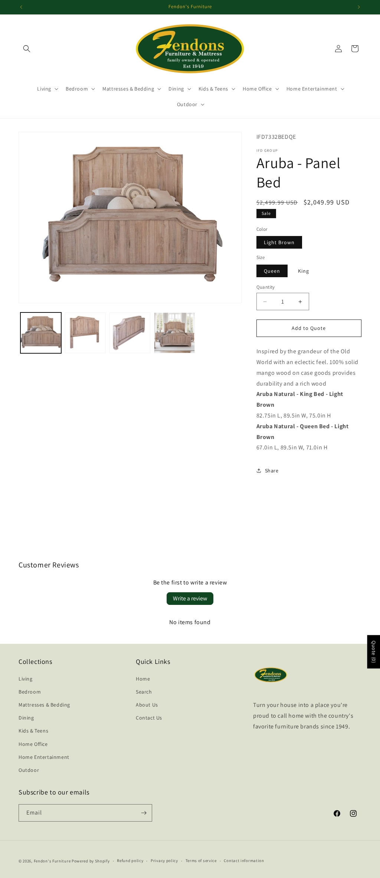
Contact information (244, 860)
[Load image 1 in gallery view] (40, 332)
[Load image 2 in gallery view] (85, 332)
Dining (26, 717)
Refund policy (130, 860)
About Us (147, 704)
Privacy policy (164, 860)
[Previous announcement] (21, 7)
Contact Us (149, 717)
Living (26, 678)
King (303, 271)
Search (144, 691)
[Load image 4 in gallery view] (174, 332)
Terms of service (201, 860)
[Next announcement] (359, 7)
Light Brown (279, 242)
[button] (27, 48)
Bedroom (30, 691)
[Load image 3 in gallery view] (129, 332)
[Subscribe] (143, 813)
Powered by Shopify (91, 861)
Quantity (265, 287)
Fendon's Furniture (52, 861)
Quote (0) (373, 652)
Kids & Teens (33, 730)
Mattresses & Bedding (44, 704)
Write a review (190, 598)
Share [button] (272, 470)
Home (143, 678)
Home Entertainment (44, 757)
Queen (272, 271)
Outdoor (29, 770)
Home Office (33, 744)
